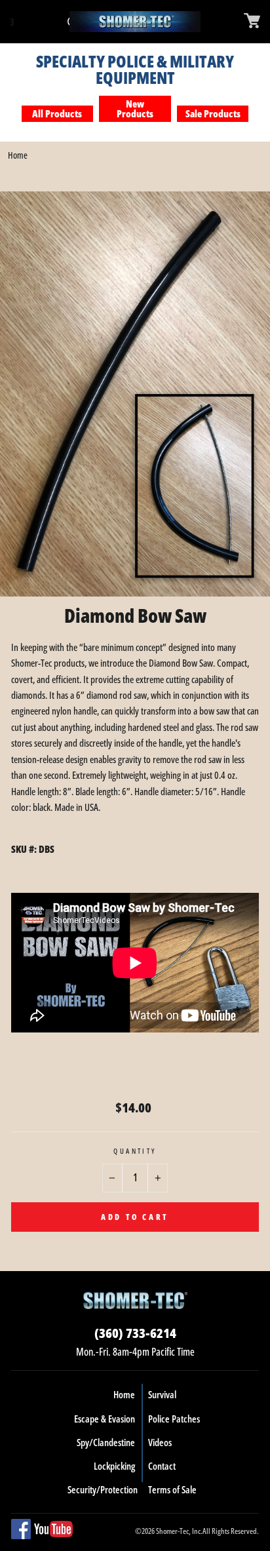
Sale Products (213, 113)
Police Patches (174, 1418)
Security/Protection (103, 1489)
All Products (57, 113)
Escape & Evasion (104, 1418)
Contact (162, 1465)
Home (18, 155)
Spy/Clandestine (106, 1442)
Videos (160, 1442)
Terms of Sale (172, 1489)
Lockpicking (114, 1465)
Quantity (135, 1151)
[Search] (24, 21)
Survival (162, 1394)
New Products (135, 108)
